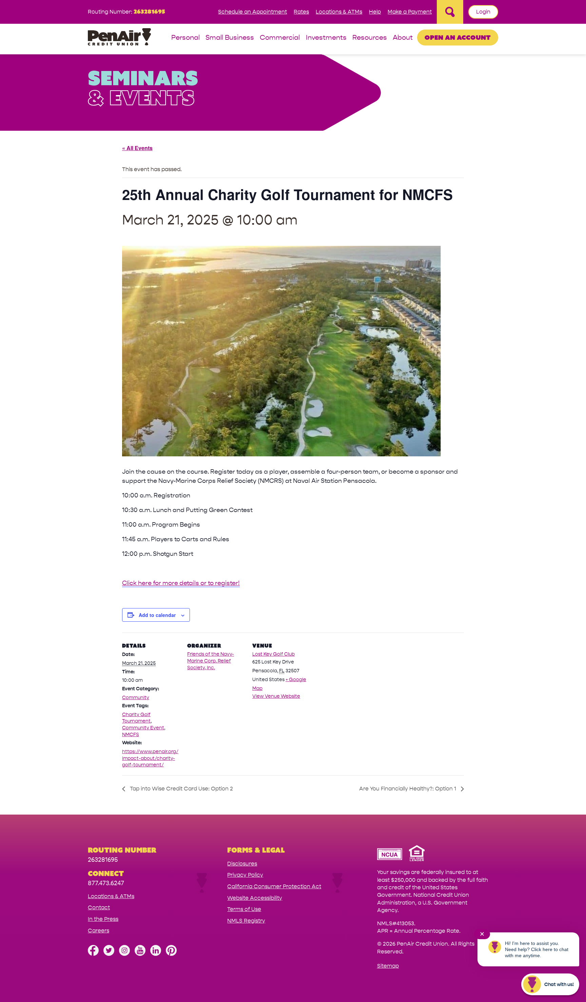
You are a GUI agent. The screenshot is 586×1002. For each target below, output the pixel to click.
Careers (98, 930)
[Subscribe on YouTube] (140, 954)
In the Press (103, 919)
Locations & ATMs (339, 11)
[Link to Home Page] (119, 38)
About (403, 37)
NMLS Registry (246, 920)
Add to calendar (157, 615)
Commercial (280, 37)
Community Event (143, 728)
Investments (326, 37)
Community (135, 697)
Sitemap (388, 966)
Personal (185, 37)
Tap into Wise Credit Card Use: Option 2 (181, 788)
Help (375, 11)
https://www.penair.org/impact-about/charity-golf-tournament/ (150, 758)
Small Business (230, 37)
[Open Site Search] (450, 12)
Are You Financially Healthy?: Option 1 (408, 788)
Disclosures (242, 863)
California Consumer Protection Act (274, 886)
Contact (99, 907)
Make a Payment (410, 11)
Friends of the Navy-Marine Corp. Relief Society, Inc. (210, 660)
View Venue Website (276, 696)
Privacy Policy (245, 875)
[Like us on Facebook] (93, 954)
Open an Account (458, 37)
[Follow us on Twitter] (108, 954)
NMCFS (130, 734)
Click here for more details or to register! (181, 583)
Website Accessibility (254, 898)
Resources (369, 37)
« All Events (137, 148)
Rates (301, 11)
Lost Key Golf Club (273, 654)
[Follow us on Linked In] (155, 954)
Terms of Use (244, 909)
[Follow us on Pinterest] (171, 954)
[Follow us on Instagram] (124, 954)
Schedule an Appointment (252, 11)
